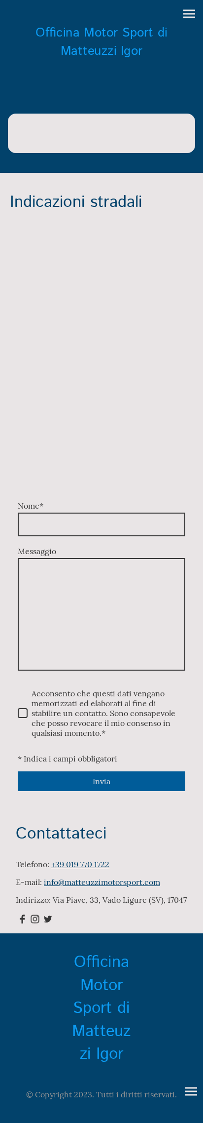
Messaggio (37, 551)
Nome (30, 506)
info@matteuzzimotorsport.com (102, 882)
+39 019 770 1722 (80, 864)
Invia (101, 781)
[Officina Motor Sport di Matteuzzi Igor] (101, 65)
